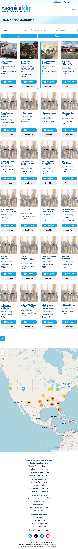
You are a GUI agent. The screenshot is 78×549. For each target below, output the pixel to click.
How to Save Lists (39, 527)
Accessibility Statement (36, 544)
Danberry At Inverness (26, 62)
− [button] (2, 353)
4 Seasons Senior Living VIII (8, 162)
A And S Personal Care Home (49, 257)
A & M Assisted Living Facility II (68, 210)
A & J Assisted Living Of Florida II (8, 210)
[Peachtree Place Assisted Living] (23, 388)
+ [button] (2, 350)
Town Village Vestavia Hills (6, 62)
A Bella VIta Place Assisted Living (28, 305)
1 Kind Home (26, 113)
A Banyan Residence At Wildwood (6, 306)
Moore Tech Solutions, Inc (48, 546)
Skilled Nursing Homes (39, 469)
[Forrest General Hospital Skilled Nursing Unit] (68, 385)
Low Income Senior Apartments (39, 476)
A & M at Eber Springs (6, 257)
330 (22, 338)
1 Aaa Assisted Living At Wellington (7, 114)
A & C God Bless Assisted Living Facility (48, 163)
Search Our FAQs (39, 521)
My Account (71, 2)
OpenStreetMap (66, 451)
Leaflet (53, 451)
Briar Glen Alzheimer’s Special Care (67, 63)
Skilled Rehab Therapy (39, 492)
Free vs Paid (39, 501)
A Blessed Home (68, 305)
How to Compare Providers (39, 530)
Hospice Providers (39, 485)
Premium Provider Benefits (39, 498)
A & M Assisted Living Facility (48, 210)
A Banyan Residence (66, 257)
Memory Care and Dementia (39, 466)
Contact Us (39, 517)
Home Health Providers (39, 488)
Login (58, 2)
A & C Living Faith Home (67, 162)
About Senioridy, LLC (39, 505)
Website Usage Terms (39, 508)
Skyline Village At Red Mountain (49, 62)
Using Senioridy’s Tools (39, 524)
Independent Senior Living (39, 472)
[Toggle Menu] (73, 9)
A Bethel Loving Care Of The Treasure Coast (48, 306)
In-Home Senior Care (39, 482)
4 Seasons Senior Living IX (49, 113)
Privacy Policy (39, 511)
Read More (8, 86)
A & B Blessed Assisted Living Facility (27, 163)
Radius (57, 36)
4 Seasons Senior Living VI (69, 113)
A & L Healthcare (28, 210)
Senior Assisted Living (39, 463)
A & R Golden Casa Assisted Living (27, 258)
